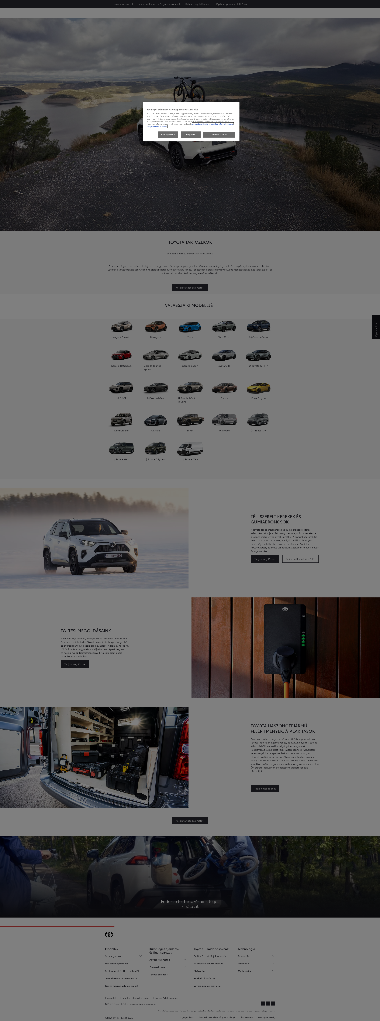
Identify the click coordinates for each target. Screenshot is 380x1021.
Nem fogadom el (168, 134)
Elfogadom (190, 134)
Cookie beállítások (219, 134)
